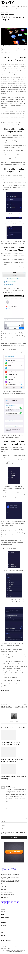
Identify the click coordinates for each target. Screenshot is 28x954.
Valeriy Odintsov (6, 21)
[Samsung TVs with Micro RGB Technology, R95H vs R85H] (14, 735)
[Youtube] (18, 902)
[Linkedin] (8, 902)
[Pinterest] (9, 25)
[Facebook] (2, 25)
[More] (15, 25)
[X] (5, 25)
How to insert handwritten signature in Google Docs (21, 707)
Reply (7, 801)
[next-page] (2, 781)
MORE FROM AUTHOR (19, 727)
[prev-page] (1, 781)
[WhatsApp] (12, 25)
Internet (6, 14)
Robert (8, 786)
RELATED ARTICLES (7, 727)
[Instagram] (5, 902)
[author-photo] (14, 719)
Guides (6, 12)
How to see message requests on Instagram (6, 707)
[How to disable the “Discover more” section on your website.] (14, 752)
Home (2, 12)
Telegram (7, 690)
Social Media (11, 14)
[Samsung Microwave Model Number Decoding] (14, 769)
